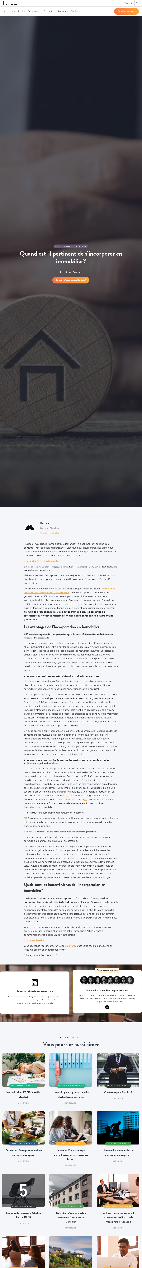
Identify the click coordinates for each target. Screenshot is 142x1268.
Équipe (21, 11)
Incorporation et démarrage (70, 246)
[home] (10, 3)
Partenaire (63, 11)
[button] (9, 11)
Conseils (129, 3)
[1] (67, 795)
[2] (85, 799)
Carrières (74, 11)
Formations (49, 11)
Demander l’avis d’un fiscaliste (41, 561)
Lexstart (70, 946)
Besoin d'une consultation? (71, 280)
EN (137, 3)
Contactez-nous (126, 11)
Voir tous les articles (49, 533)
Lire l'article (23, 1103)
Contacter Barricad (35, 940)
